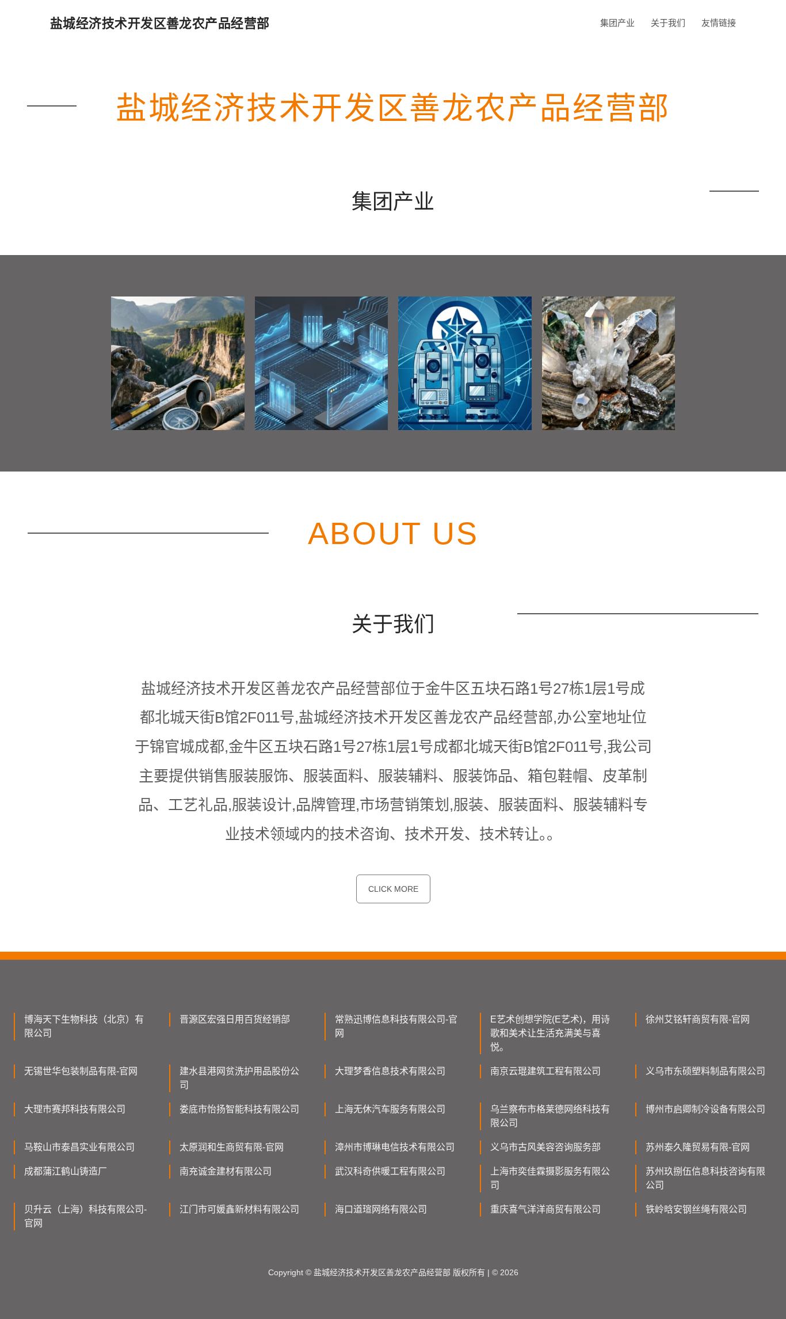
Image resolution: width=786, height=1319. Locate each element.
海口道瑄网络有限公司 (381, 1209)
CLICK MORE (393, 889)
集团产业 (617, 23)
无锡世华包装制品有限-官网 (81, 1071)
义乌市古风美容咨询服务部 (545, 1147)
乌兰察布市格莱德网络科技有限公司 (550, 1116)
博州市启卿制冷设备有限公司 (705, 1109)
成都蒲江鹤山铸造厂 (65, 1171)
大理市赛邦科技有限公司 (74, 1109)
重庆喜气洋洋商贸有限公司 (545, 1209)
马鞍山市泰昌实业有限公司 (79, 1147)
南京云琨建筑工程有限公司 (545, 1071)
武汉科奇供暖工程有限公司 (390, 1171)
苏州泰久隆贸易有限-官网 (698, 1147)
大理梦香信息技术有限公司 (390, 1071)
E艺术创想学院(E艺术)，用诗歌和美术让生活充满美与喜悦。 (550, 1033)
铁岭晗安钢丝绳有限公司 (696, 1209)
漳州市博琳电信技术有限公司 (395, 1147)
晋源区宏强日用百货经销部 (235, 1019)
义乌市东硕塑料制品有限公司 (705, 1071)
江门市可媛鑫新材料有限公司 (239, 1209)
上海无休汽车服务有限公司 (390, 1109)
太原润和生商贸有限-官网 (232, 1147)
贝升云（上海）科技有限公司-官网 (85, 1216)
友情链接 (718, 23)
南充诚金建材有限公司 (226, 1171)
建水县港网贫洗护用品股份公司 (239, 1078)
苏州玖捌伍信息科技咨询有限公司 (705, 1178)
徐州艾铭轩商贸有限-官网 (698, 1019)
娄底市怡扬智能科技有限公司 (239, 1109)
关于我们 (668, 23)
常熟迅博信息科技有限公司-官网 (396, 1026)
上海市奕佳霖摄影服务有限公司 (550, 1178)
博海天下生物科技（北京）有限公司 (84, 1026)
